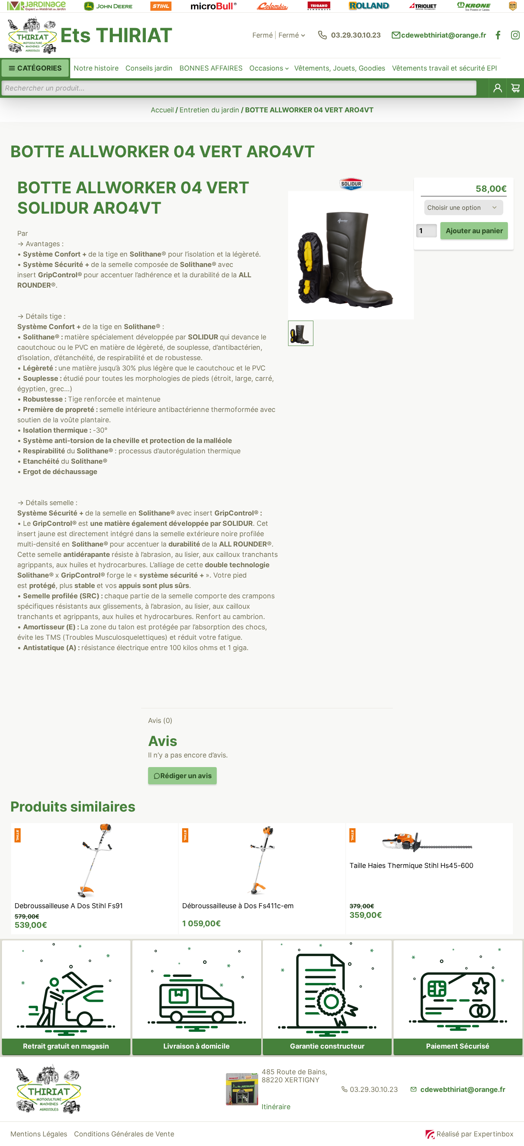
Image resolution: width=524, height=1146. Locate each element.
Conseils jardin (149, 68)
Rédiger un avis (186, 776)
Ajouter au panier (474, 231)
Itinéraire (276, 1107)
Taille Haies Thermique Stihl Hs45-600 (411, 865)
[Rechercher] (483, 88)
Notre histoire (96, 68)
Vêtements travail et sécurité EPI (444, 68)
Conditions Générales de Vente (124, 1134)
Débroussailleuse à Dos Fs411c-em (238, 906)
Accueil (162, 110)
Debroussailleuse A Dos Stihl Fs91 (69, 906)
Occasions (266, 68)
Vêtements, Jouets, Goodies (339, 68)
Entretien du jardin (209, 110)
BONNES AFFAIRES (211, 68)
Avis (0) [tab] (160, 720)
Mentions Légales (38, 1134)
